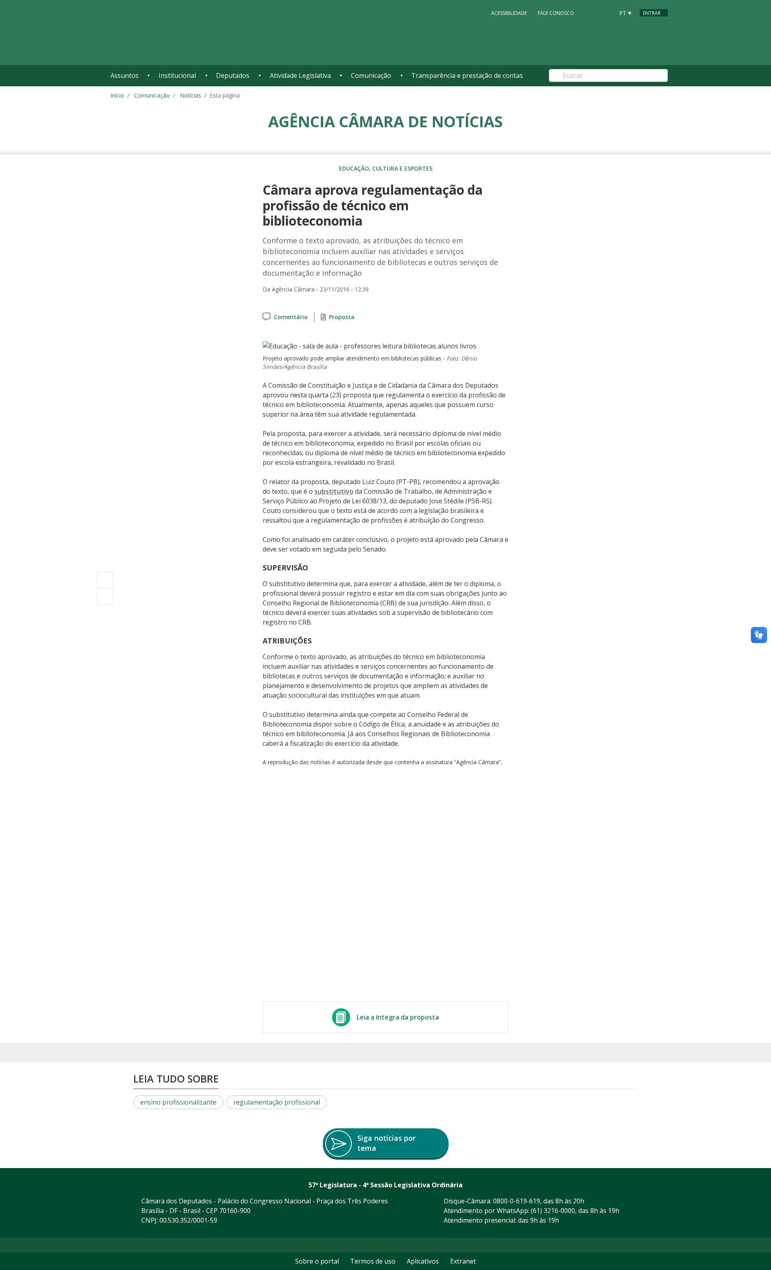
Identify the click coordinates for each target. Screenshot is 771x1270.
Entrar (652, 13)
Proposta (342, 317)
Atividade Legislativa (300, 75)
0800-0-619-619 (516, 1201)
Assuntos (124, 75)
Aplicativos (423, 1261)
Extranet (463, 1261)
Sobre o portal (317, 1261)
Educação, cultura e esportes (385, 168)
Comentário (291, 317)
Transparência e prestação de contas (467, 75)
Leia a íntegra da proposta (398, 1017)
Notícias (190, 95)
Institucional (177, 75)
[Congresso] (590, 12)
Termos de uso (373, 1261)
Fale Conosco (556, 13)
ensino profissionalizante (178, 1102)
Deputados (232, 75)
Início (117, 95)
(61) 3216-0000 (553, 1210)
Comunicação (371, 75)
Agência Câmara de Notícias (385, 121)
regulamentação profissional (276, 1102)
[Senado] (605, 12)
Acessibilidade (509, 13)
